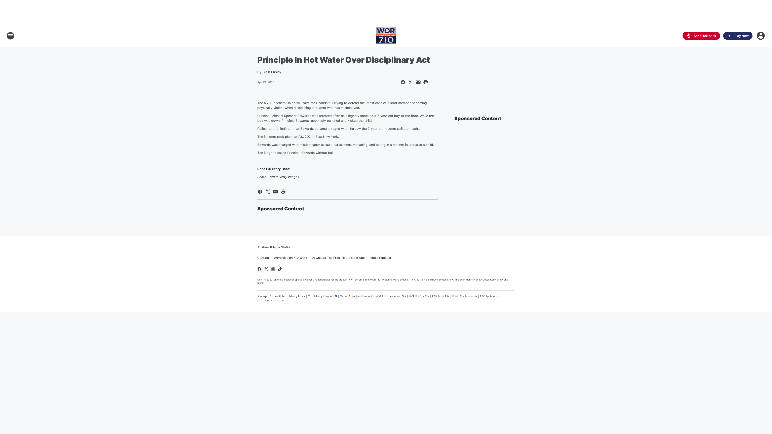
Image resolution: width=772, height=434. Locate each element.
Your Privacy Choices (320, 296)
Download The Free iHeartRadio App (338, 258)
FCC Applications (490, 296)
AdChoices (364, 296)
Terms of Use (347, 296)
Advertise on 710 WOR (290, 258)
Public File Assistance (464, 296)
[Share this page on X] (410, 82)
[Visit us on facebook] (259, 269)
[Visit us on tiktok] (279, 269)
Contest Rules (277, 296)
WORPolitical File (419, 296)
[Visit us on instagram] (273, 269)
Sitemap (262, 296)
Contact (263, 258)
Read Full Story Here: (273, 169)
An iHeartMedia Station (274, 247)
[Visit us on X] (266, 269)
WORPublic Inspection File (391, 296)
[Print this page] (426, 82)
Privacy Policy (297, 296)
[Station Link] (386, 35)
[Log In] (761, 36)
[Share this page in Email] (418, 82)
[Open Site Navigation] (10, 36)
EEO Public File (440, 296)
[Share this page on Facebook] (403, 82)
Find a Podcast (380, 258)
